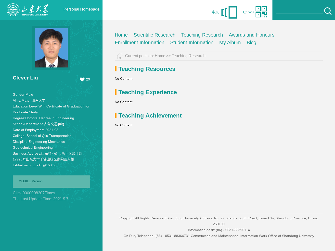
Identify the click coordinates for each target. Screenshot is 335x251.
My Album (230, 42)
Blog (251, 42)
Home (121, 35)
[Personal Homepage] (27, 18)
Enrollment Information (139, 42)
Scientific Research (154, 35)
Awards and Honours (251, 35)
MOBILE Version (30, 181)
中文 (215, 12)
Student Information (191, 42)
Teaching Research (202, 35)
